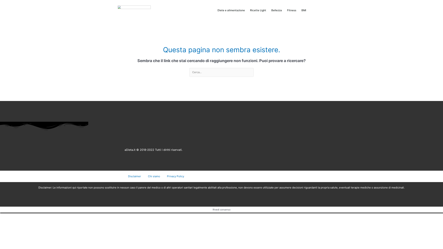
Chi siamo (154, 176)
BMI (303, 10)
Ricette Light (258, 10)
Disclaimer (134, 176)
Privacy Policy (175, 176)
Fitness (291, 10)
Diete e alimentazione (231, 10)
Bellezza (276, 10)
